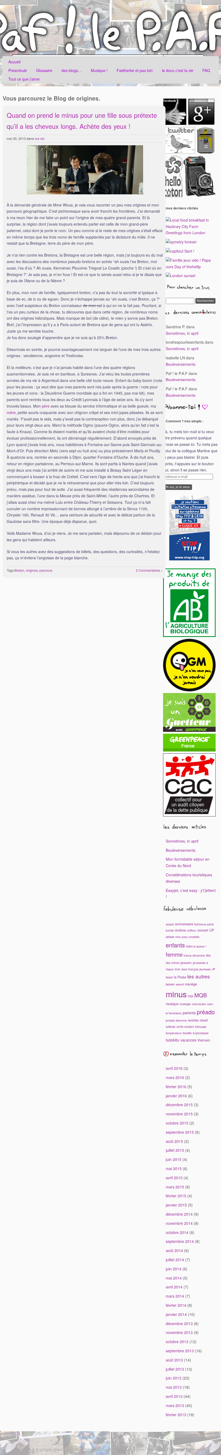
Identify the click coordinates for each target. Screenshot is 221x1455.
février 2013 (176, 1414)
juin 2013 (173, 1378)
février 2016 (176, 1086)
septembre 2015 (180, 1132)
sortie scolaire (185, 1027)
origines (32, 570)
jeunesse (205, 969)
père (46, 406)
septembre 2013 (180, 1350)
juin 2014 (173, 1268)
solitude (170, 1027)
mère (11, 412)
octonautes (199, 1004)
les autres (198, 976)
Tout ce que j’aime (24, 79)
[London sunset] (180, 275)
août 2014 (174, 1250)
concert (202, 930)
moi (190, 996)
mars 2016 (175, 1077)
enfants (175, 945)
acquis (170, 924)
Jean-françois (189, 969)
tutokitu (172, 1040)
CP (211, 930)
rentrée (193, 1020)
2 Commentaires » (149, 570)
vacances (188, 1040)
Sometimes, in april (182, 333)
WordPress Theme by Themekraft (176, 1449)
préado (206, 1012)
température (174, 1033)
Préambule (17, 70)
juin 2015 (173, 1159)
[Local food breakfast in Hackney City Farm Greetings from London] (191, 233)
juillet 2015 (175, 1150)
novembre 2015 (179, 1113)
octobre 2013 (177, 1341)
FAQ (206, 70)
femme (174, 954)
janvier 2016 (176, 1095)
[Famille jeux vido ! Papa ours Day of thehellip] (191, 267)
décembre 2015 (179, 1104)
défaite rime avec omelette (182, 937)
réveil (204, 1020)
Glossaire (44, 70)
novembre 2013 (179, 1332)
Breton (19, 570)
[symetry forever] (181, 242)
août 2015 (174, 1141)
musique (172, 1003)
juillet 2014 (175, 1259)
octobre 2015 (177, 1123)
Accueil (14, 61)
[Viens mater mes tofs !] (199, 195)
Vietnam (204, 1040)
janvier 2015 (176, 1205)
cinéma (180, 930)
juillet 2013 (175, 1369)
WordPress (83, 1449)
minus (176, 993)
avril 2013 (174, 1396)
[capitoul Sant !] (180, 251)
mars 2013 (175, 1405)
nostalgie (185, 1004)
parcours (45, 570)
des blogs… (71, 70)
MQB (200, 995)
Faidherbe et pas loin (135, 70)
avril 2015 (174, 1177)
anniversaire (184, 924)
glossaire (186, 963)
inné (177, 969)
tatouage (200, 1027)
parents (189, 1012)
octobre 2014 (177, 1232)
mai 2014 (174, 1278)
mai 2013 (174, 1387)
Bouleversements (180, 364)
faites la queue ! (196, 946)
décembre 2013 (179, 1323)
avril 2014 (174, 1286)
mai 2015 (174, 1168)
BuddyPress (112, 1449)
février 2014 (176, 1305)
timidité (187, 1033)
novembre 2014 (179, 1223)
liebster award (175, 984)
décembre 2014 (179, 1214)
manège (191, 984)
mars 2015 (175, 1186)
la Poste (180, 977)
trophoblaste (201, 1033)
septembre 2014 (180, 1241)
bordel (170, 930)
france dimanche (194, 955)
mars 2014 (175, 1296)
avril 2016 (174, 1068)
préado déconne (176, 1020)
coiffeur (191, 930)
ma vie (39, 138)
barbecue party (204, 924)
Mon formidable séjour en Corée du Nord (187, 862)
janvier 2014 (176, 1314)
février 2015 (176, 1195)
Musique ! (99, 70)
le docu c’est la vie (177, 70)
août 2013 (174, 1360)
